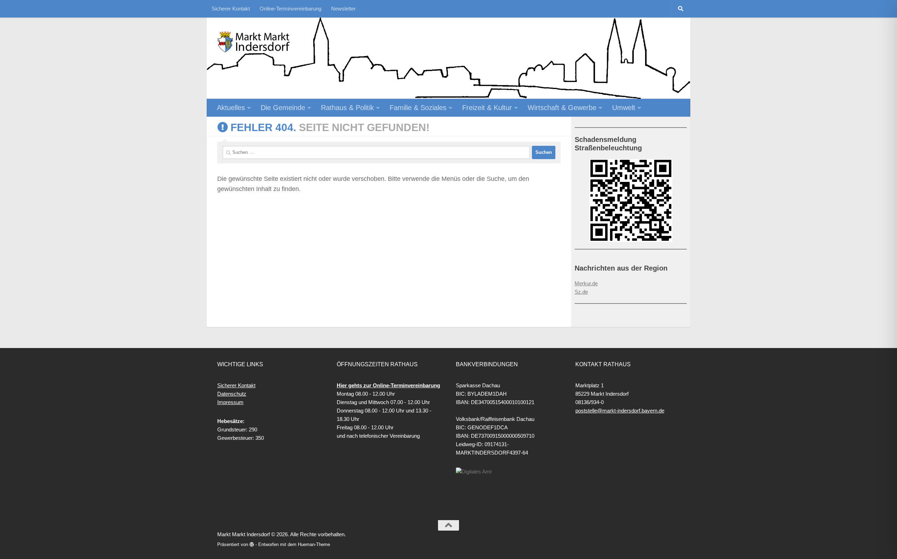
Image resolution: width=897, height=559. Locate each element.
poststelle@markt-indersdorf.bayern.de (619, 411)
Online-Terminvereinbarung (290, 9)
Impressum (230, 402)
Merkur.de (586, 283)
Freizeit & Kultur (487, 107)
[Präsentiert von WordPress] (251, 544)
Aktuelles (231, 107)
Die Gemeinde (283, 107)
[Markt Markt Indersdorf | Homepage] (254, 42)
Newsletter (343, 9)
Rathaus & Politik (347, 107)
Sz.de (581, 292)
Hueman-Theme (314, 544)
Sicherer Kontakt (231, 9)
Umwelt (623, 107)
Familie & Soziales (418, 107)
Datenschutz (231, 394)
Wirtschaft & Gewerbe (562, 107)
